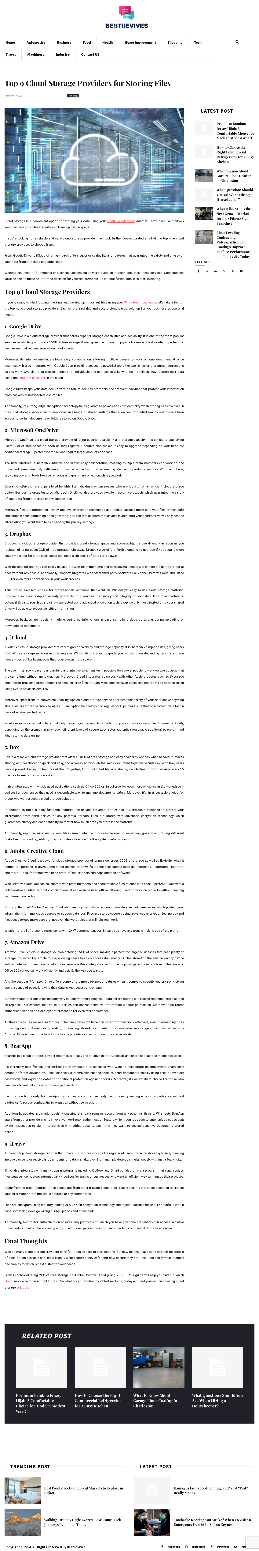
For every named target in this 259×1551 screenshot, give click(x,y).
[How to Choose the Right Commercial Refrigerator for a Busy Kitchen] (204, 151)
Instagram (198, 1546)
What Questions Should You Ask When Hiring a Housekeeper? (235, 195)
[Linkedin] (215, 271)
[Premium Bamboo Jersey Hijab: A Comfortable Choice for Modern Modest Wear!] (204, 128)
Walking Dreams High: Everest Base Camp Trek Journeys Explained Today (82, 1522)
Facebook (174, 1546)
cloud (9, 1281)
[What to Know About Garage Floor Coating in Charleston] (204, 175)
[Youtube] (241, 271)
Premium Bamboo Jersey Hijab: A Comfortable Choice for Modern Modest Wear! (235, 130)
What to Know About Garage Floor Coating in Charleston (234, 176)
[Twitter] (232, 271)
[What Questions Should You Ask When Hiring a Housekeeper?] (204, 194)
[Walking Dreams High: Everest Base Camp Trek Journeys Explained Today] (23, 1522)
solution (22, 1287)
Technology (73, 95)
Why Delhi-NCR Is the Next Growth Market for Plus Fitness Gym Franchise (234, 216)
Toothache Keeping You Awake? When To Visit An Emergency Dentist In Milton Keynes (212, 1522)
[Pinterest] (224, 271)
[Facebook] (198, 271)
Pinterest (223, 1546)
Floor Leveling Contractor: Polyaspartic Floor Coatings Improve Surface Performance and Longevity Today (234, 244)
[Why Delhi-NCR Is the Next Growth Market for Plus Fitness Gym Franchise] (204, 213)
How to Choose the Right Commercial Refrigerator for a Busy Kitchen (98, 1400)
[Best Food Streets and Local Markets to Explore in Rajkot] (23, 1490)
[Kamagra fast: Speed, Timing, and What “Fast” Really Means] (152, 1490)
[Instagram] (207, 271)
